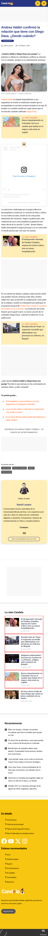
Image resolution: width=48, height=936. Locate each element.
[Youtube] (11, 841)
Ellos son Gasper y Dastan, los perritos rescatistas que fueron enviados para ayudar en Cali (25, 732)
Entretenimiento (7, 40)
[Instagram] (25, 841)
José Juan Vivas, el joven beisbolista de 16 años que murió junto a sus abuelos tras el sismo (24, 770)
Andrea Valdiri (7, 99)
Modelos (31, 468)
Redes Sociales (6, 472)
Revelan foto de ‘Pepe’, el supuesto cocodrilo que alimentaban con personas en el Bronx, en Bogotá (33, 333)
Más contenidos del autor (24, 539)
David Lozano (8, 46)
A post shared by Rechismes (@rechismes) (24, 202)
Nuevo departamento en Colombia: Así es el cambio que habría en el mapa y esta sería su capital (32, 126)
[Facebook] (4, 841)
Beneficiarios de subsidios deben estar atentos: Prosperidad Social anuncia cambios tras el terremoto (25, 751)
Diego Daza (31, 112)
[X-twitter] (18, 841)
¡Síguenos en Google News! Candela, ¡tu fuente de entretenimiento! (24, 430)
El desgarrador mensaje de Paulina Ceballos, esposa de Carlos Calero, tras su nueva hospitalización (33, 245)
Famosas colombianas (19, 468)
